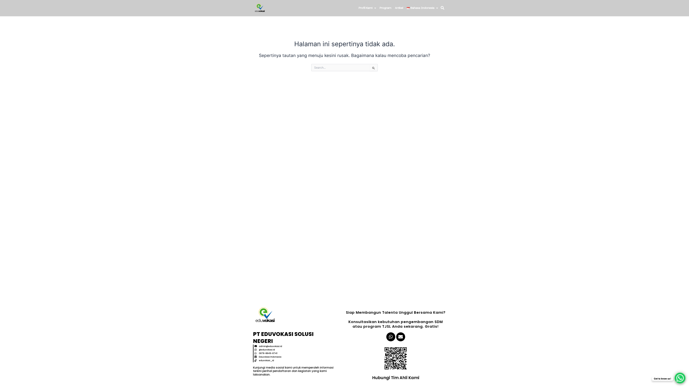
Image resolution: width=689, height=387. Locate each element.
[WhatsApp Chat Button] (680, 378)
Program (385, 8)
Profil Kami (365, 8)
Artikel (399, 8)
